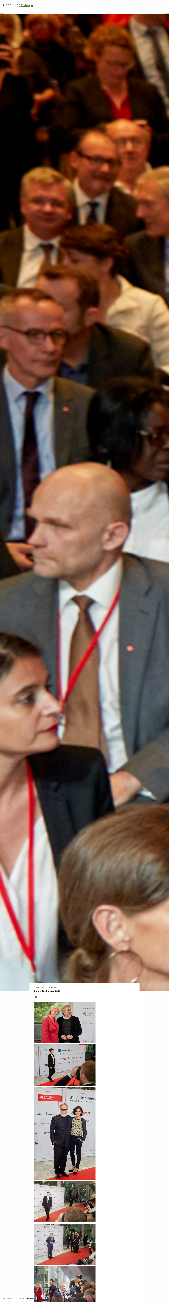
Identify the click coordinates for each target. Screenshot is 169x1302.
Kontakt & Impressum (19, 1298)
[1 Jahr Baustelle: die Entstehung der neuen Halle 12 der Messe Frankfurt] (2, 17)
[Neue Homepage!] (167, 17)
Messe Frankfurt (39, 988)
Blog (4, 1298)
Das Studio (9, 1298)
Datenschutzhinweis (30, 1298)
